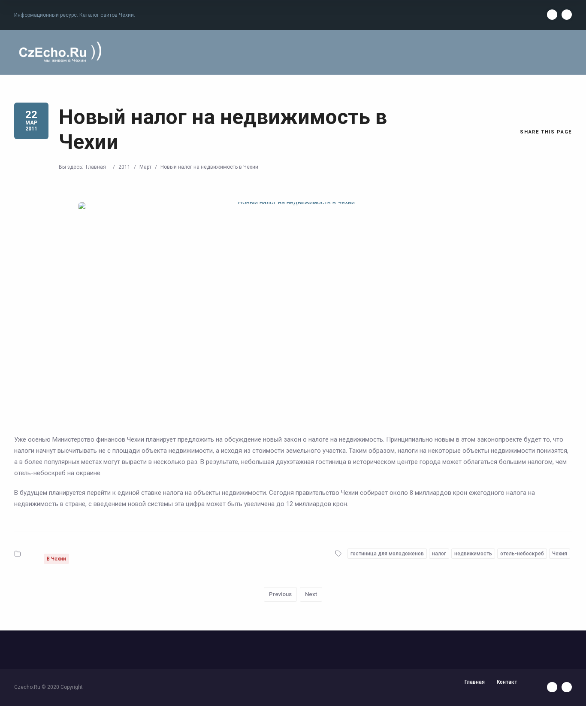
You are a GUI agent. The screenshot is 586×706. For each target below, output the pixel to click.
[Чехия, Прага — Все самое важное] (58, 53)
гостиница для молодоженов (387, 554)
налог (439, 554)
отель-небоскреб (522, 554)
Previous (280, 594)
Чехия (559, 554)
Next (311, 594)
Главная (96, 167)
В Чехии (56, 559)
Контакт (507, 682)
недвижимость (473, 554)
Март (145, 167)
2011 (124, 167)
